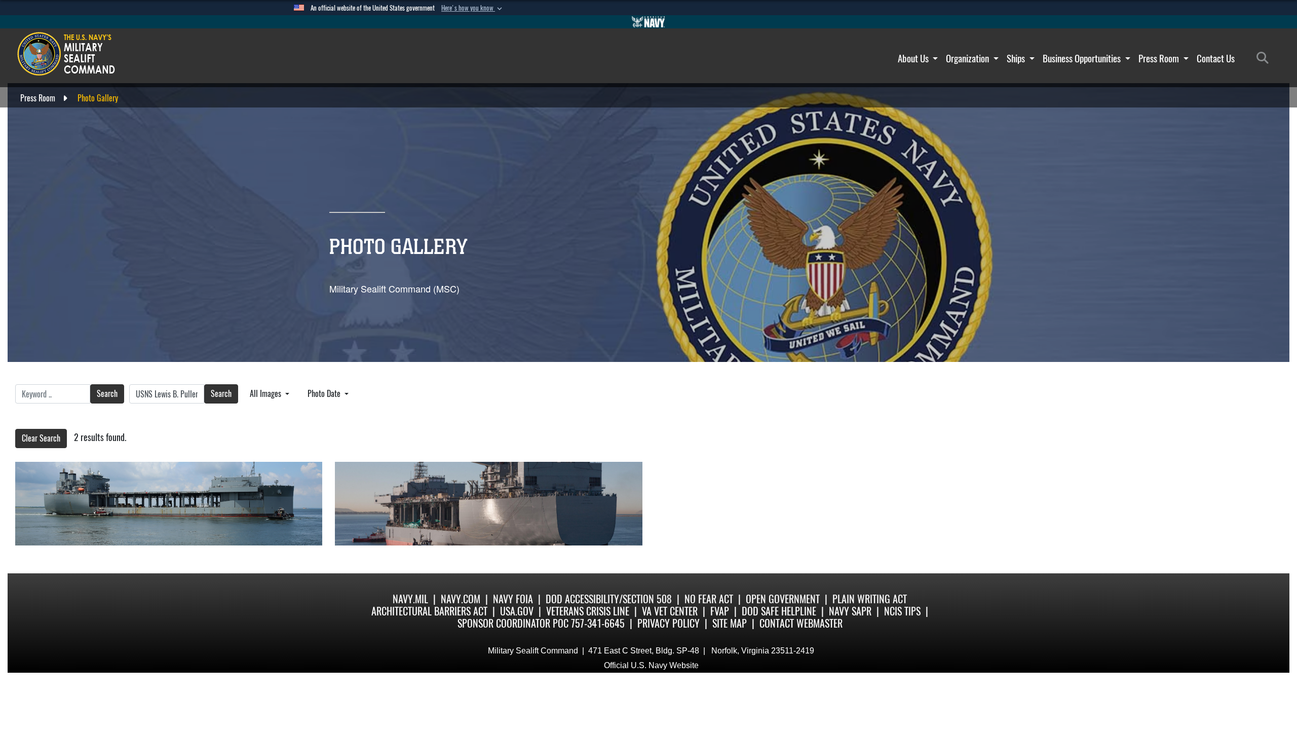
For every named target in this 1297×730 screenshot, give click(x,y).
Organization (968, 58)
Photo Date (325, 393)
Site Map (729, 623)
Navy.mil (410, 599)
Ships (1017, 58)
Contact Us (1216, 58)
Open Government (783, 599)
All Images (266, 393)
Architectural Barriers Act (429, 611)
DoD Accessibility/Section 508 (609, 599)
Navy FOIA (513, 599)
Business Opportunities (1083, 58)
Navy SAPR (850, 611)
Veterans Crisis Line (587, 611)
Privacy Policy (668, 623)
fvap (719, 611)
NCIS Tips (902, 611)
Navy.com (460, 599)
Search (107, 393)
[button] (472, 8)
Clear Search (41, 438)
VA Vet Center (670, 611)
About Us (914, 58)
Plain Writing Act (869, 599)
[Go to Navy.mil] (648, 21)
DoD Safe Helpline (779, 611)
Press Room (1159, 58)
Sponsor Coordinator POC (512, 623)
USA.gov (516, 611)
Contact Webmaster (801, 623)
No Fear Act (708, 599)
